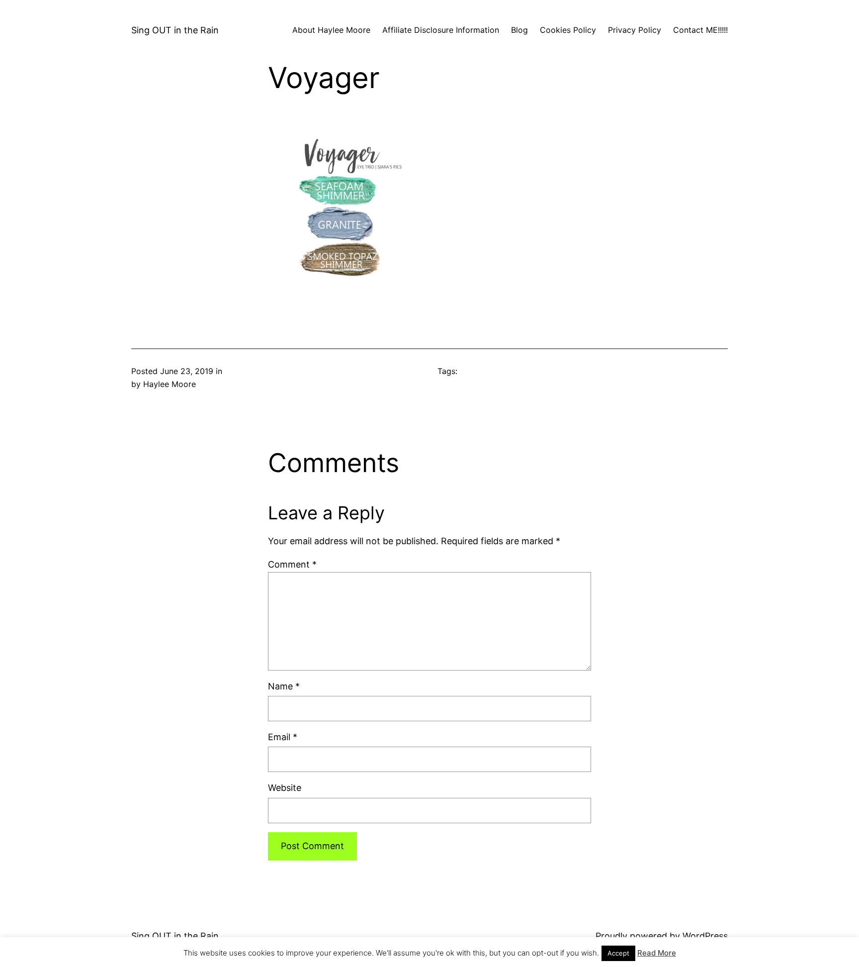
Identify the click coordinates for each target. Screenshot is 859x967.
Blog (519, 30)
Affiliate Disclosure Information (440, 30)
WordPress (705, 936)
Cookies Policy (568, 30)
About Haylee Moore (331, 30)
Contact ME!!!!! (700, 30)
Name (284, 686)
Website (284, 787)
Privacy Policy (634, 30)
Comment (292, 564)
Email (282, 737)
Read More (656, 953)
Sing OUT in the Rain (175, 30)
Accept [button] (618, 953)
